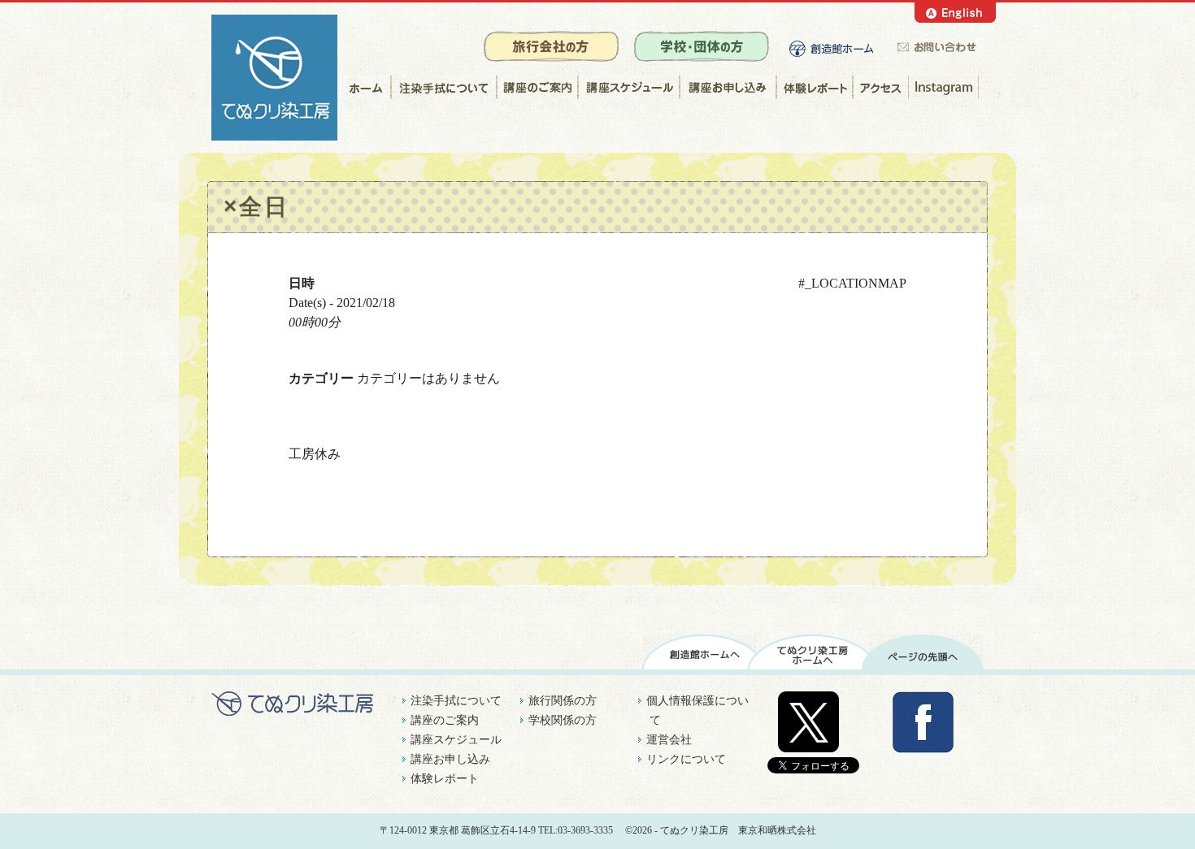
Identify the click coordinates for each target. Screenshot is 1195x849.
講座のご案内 (536, 87)
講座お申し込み (727, 87)
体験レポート (814, 87)
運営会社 (669, 740)
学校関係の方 (562, 720)
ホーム (363, 87)
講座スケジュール (628, 87)
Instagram (946, 87)
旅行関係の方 (562, 701)
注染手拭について (443, 87)
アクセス (880, 87)
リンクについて (686, 759)
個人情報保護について (697, 710)
